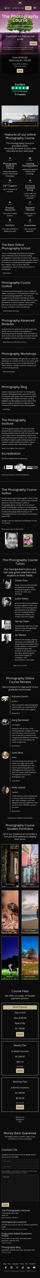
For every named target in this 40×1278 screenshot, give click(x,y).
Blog (4, 1264)
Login (22, 8)
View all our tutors (20, 665)
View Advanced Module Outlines (14, 342)
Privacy (22, 1264)
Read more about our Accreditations (15, 475)
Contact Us (15, 8)
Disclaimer (32, 1264)
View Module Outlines (11, 311)
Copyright (15, 1264)
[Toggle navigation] (35, 7)
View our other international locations (15, 1229)
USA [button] (7, 8)
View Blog (6, 409)
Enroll (28, 8)
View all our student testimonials (20, 818)
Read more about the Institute (13, 448)
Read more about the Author (12, 529)
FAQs (9, 1264)
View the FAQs (7, 1243)
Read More (7, 273)
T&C (26, 1264)
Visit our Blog (6, 1252)
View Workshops (9, 372)
